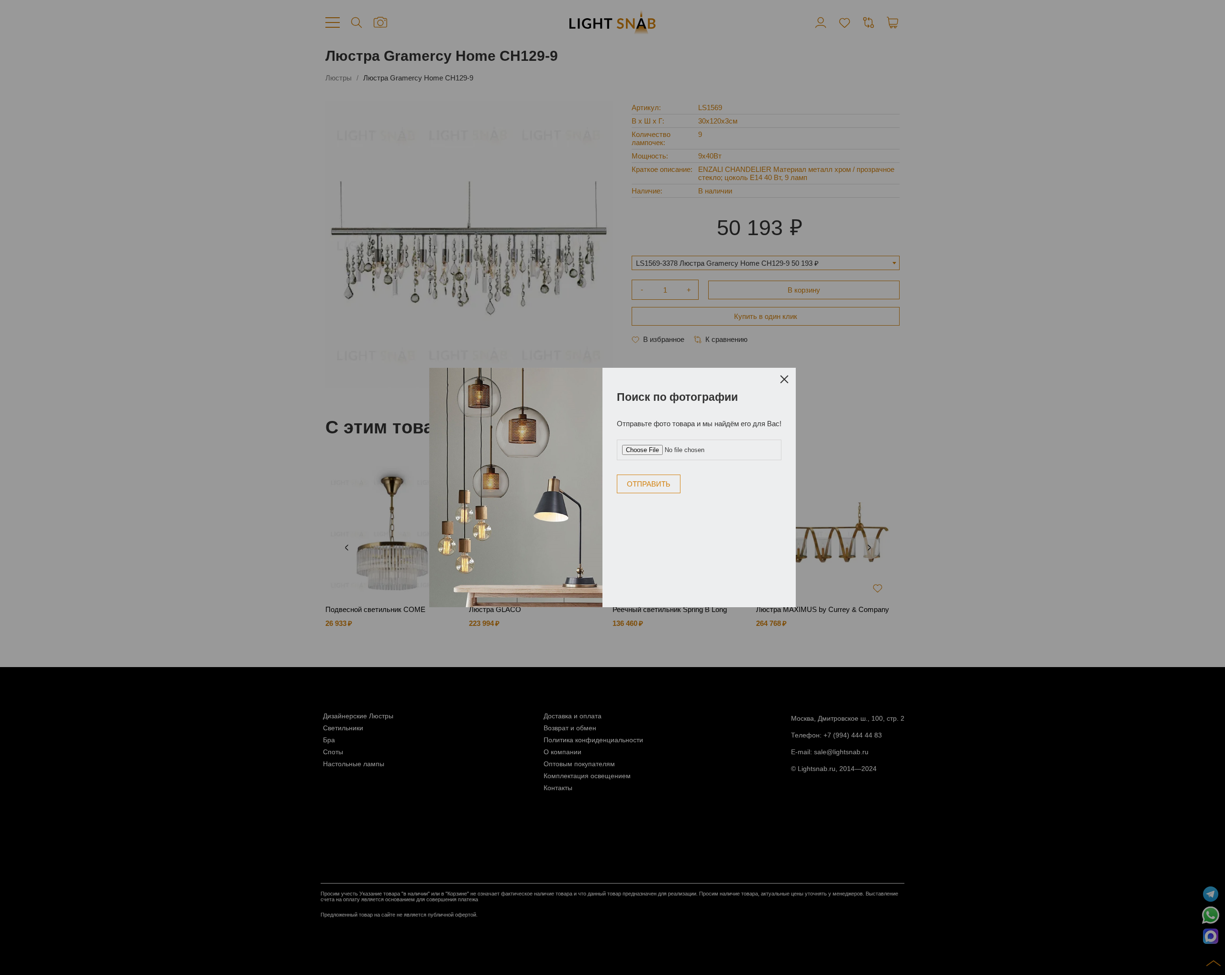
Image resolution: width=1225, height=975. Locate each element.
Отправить (648, 484)
